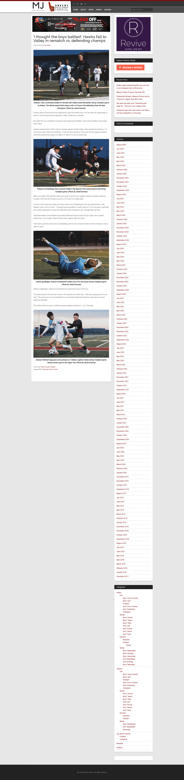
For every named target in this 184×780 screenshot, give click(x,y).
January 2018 (121, 572)
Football (126, 604)
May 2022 (120, 356)
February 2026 (121, 170)
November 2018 (122, 531)
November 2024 (122, 232)
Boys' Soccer (45, 367)
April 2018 (120, 560)
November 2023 (122, 282)
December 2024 (122, 228)
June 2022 (120, 352)
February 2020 (121, 468)
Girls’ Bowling (128, 662)
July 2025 (120, 199)
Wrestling (126, 730)
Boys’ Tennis (127, 620)
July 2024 (120, 248)
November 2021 (122, 381)
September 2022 (122, 340)
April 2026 (120, 161)
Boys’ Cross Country (130, 598)
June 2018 (120, 552)
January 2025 (121, 224)
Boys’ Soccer (128, 618)
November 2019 (122, 481)
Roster (128, 645)
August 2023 (121, 294)
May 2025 (120, 207)
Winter (122, 648)
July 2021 (120, 398)
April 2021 (120, 410)
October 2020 (121, 435)
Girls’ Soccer (127, 629)
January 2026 (121, 174)
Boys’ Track (127, 623)
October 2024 (121, 236)
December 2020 (122, 427)
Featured (45, 369)
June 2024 (120, 253)
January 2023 (121, 323)
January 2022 (121, 373)
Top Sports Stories (123, 734)
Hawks (53, 367)
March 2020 (120, 464)
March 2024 (120, 265)
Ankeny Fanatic (59, 7)
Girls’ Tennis (127, 631)
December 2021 (122, 377)
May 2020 (120, 456)
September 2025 (122, 190)
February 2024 (121, 269)
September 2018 (122, 539)
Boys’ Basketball (129, 651)
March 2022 (120, 365)
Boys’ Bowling (128, 653)
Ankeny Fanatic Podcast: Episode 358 (130, 92)
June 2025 (120, 203)
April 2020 (120, 460)
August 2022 (121, 344)
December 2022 (122, 327)
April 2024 (120, 261)
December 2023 (122, 278)
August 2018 (121, 543)
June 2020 (120, 452)
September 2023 (122, 290)
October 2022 (121, 336)
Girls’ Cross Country (130, 606)
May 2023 (120, 307)
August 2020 (121, 444)
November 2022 (122, 331)
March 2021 (120, 415)
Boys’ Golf (127, 601)
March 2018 (120, 564)
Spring (122, 615)
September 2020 (122, 439)
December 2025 (122, 178)
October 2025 (121, 186)
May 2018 (120, 556)
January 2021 (121, 423)
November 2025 (122, 182)
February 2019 (121, 518)
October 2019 (121, 485)
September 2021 (122, 390)
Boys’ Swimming (129, 656)
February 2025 (121, 219)
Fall (121, 595)
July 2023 (120, 298)
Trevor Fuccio (53, 369)
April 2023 (120, 311)
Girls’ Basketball (129, 659)
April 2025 (120, 211)
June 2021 (120, 402)
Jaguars (119, 669)
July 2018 (120, 547)
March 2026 (120, 165)
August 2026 (121, 145)
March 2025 (120, 215)
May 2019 (120, 506)
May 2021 (120, 406)
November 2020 (122, 431)
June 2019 (120, 502)
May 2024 (120, 257)
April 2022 (120, 361)
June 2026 (120, 153)
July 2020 (120, 448)
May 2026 (120, 157)
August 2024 (121, 244)
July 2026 (120, 149)
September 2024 (122, 240)
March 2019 (120, 514)
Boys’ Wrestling (129, 665)
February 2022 (121, 369)
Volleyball (126, 612)
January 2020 (121, 473)
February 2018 (121, 568)
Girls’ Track (127, 634)
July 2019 (120, 498)
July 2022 (120, 348)
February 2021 (121, 419)
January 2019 (121, 522)
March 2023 (120, 315)
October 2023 (121, 286)
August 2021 (121, 394)
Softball (126, 642)
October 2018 (121, 535)
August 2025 (121, 195)
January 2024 (121, 273)
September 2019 (122, 489)
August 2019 (121, 493)
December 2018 (122, 527)
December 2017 (122, 576)
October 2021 (121, 385)
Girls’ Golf (126, 626)
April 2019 (120, 510)
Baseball (126, 640)
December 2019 (122, 477)
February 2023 (121, 319)
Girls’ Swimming (129, 609)
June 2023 (120, 302)
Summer (123, 637)
